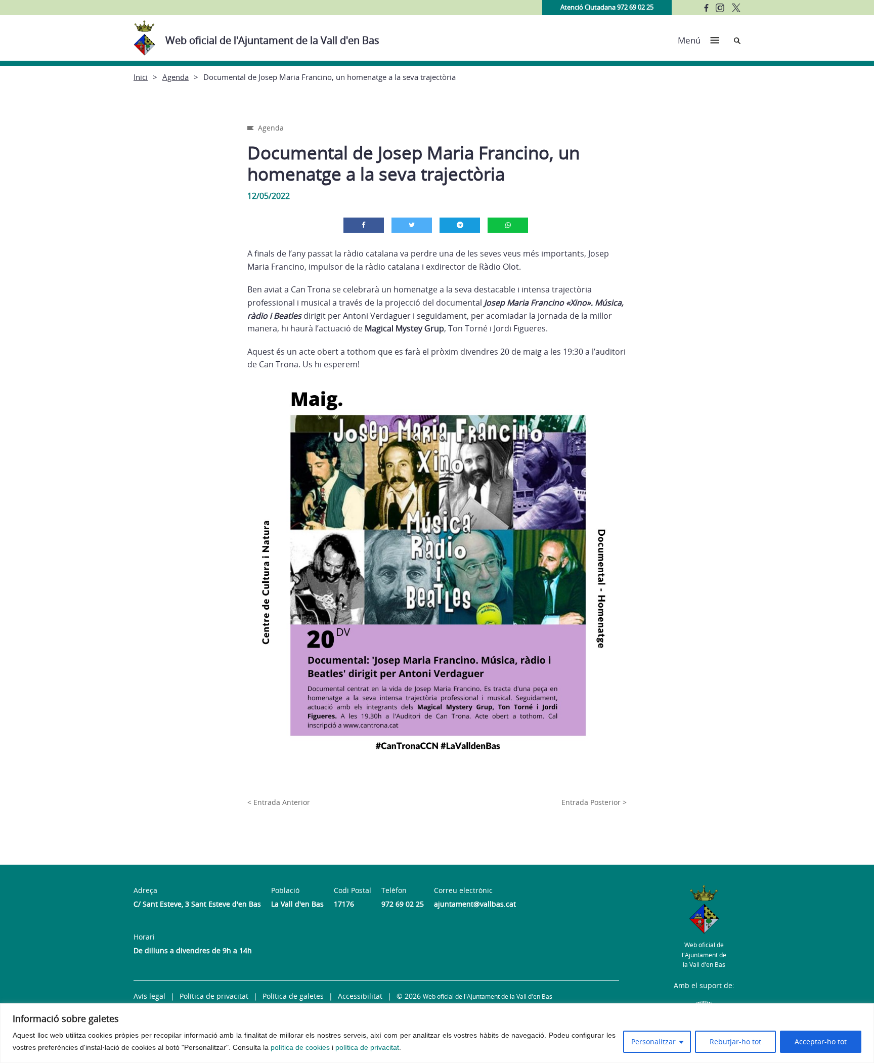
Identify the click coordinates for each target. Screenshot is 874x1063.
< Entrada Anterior (278, 802)
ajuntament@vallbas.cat (475, 904)
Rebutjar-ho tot (735, 1041)
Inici (141, 77)
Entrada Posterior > (594, 802)
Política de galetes (293, 996)
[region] (437, 1033)
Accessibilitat (360, 996)
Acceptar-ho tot (821, 1041)
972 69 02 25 (402, 904)
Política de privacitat (214, 996)
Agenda (175, 77)
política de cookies (300, 1047)
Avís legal (149, 996)
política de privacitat (367, 1047)
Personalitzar (653, 1041)
